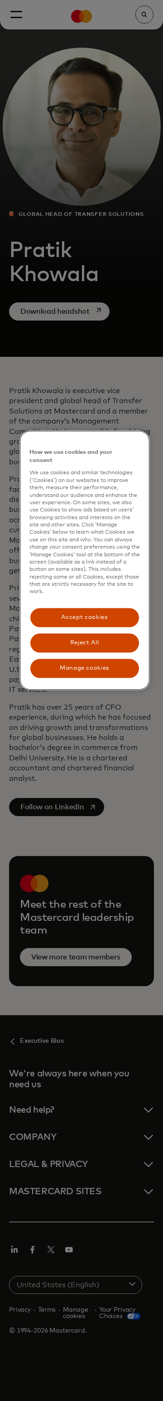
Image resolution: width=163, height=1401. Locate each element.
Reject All (84, 643)
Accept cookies (84, 617)
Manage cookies (84, 668)
